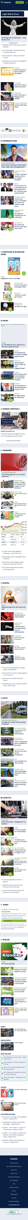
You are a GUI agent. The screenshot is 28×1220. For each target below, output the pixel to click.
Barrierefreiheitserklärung (14, 1166)
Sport (5, 320)
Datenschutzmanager (14, 1177)
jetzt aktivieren (8, 921)
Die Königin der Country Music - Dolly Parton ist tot (15, 1058)
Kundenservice (14, 1163)
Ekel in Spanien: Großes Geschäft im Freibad (14, 1063)
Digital (6, 583)
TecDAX (4, 545)
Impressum (14, 1170)
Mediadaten (14, 1194)
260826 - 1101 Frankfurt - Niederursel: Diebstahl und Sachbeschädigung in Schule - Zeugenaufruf (14, 1135)
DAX (3, 539)
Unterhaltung (10, 141)
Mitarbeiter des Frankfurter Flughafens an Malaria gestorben (15, 62)
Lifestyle (7, 798)
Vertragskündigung (14, 1201)
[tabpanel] (14, 425)
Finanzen (7, 450)
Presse (14, 1191)
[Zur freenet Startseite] (6, 2)
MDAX (4, 542)
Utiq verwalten (14, 1180)
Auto (5, 698)
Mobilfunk (20, 2)
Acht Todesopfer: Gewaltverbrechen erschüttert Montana (14, 51)
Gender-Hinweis (14, 1187)
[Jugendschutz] (14, 1212)
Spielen (6, 939)
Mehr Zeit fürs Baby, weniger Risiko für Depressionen (14, 1068)
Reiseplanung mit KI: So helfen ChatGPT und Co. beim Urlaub (15, 685)
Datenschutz (14, 1173)
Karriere (14, 1198)
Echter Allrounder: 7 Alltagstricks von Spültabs (15, 1078)
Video (5, 904)
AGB (14, 1184)
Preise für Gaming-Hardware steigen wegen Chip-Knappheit (14, 668)
